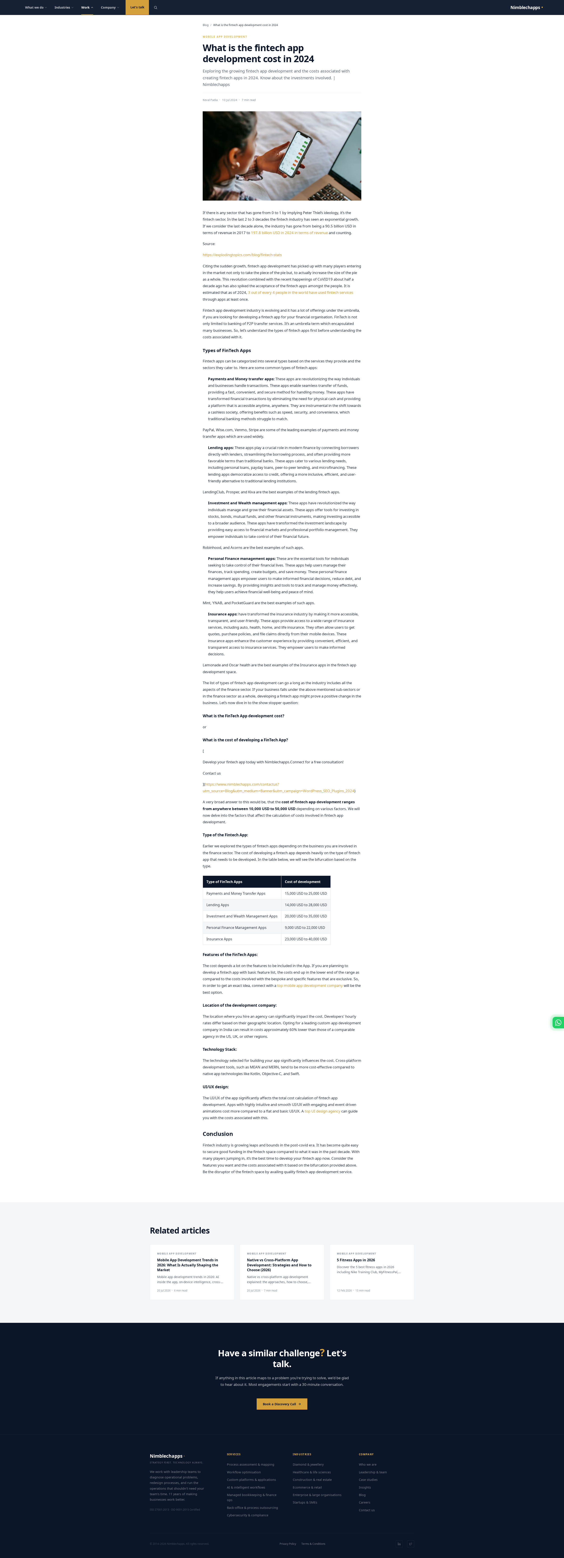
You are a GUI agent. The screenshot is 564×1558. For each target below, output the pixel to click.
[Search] (155, 7)
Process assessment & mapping (250, 1464)
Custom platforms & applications (251, 1480)
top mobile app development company (310, 985)
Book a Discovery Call (279, 1404)
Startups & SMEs (305, 1502)
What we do (34, 7)
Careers (364, 1502)
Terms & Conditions (313, 1544)
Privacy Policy (288, 1544)
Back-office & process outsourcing (252, 1508)
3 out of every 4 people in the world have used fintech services (300, 292)
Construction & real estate (312, 1480)
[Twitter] (410, 1543)
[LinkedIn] (399, 1543)
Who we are (368, 1464)
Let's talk (137, 7)
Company (108, 7)
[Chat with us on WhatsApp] (558, 1022)
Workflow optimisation (244, 1472)
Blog (206, 25)
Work (85, 7)
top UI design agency (322, 1111)
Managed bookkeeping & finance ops (251, 1497)
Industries (62, 7)
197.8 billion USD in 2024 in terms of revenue (289, 232)
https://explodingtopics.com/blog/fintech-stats (242, 254)
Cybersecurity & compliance (247, 1515)
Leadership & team (373, 1472)
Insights (365, 1487)
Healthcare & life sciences (312, 1472)
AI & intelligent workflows (246, 1487)
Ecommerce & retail (307, 1487)
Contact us (367, 1510)
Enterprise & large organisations (317, 1495)
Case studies (368, 1480)
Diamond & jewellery (308, 1464)
